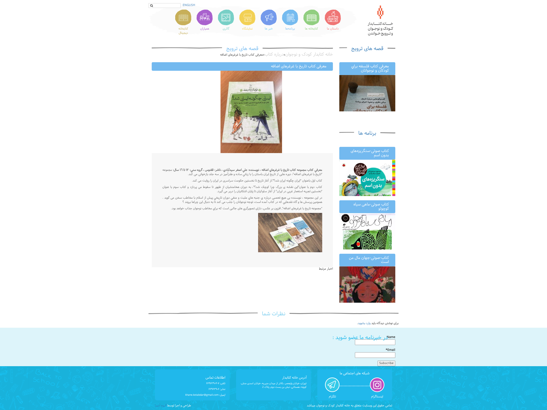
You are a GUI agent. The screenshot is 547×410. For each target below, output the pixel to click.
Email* (390, 350)
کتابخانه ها (311, 28)
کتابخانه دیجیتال (183, 30)
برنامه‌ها (290, 28)
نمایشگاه (247, 28)
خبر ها (269, 28)
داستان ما (333, 28)
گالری (226, 28)
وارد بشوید (364, 323)
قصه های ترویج (367, 48)
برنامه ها (367, 133)
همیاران (204, 28)
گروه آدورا (160, 405)
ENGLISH (189, 5)
